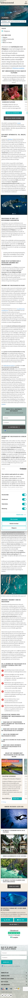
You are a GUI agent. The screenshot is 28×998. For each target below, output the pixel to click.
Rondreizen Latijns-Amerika (7, 978)
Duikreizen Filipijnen (8, 102)
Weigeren (14, 528)
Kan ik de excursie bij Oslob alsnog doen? (13, 740)
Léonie (19, 123)
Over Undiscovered (5, 984)
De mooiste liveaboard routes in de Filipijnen (14, 831)
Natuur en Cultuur (7, 42)
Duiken (4, 40)
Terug (4, 802)
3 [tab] (15, 213)
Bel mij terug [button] (13, 924)
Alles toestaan (14, 519)
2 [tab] (13, 593)
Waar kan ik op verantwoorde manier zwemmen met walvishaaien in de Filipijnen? (13, 724)
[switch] (24, 499)
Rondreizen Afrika (5, 975)
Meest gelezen (4, 981)
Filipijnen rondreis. (18, 68)
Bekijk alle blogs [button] (14, 886)
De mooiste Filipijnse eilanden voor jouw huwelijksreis (14, 881)
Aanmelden (6, 962)
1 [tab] (12, 213)
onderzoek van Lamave (9, 365)
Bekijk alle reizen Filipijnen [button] (13, 118)
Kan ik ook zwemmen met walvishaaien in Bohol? (10, 735)
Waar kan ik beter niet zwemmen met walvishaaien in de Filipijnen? (12, 729)
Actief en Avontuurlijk (8, 39)
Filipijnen (4, 37)
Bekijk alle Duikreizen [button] (13, 112)
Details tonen (19, 514)
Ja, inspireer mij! (13, 427)
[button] (7, 920)
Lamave (3, 404)
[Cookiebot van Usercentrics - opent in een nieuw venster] (20, 469)
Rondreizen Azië (4, 972)
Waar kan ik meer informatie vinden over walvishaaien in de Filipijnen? (11, 747)
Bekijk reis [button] (16, 798)
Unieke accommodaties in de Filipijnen (14, 856)
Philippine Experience (9, 776)
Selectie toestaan (14, 523)
